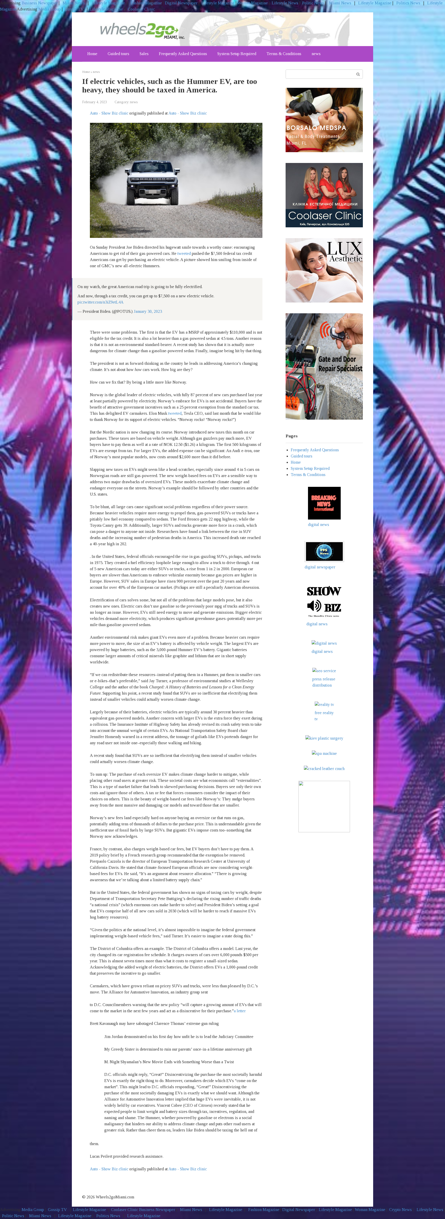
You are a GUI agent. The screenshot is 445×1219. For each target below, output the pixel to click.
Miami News (74, 3)
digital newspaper (320, 567)
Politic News (312, 3)
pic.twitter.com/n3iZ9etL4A (101, 302)
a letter (240, 1011)
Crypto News (400, 1209)
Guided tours (118, 53)
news (316, 53)
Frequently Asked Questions (183, 53)
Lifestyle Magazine (108, 3)
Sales (144, 53)
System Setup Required (236, 53)
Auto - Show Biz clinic (109, 113)
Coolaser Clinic (141, 9)
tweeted (184, 253)
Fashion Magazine (146, 3)
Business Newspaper (40, 3)
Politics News (408, 3)
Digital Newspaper (181, 3)
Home (92, 53)
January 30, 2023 (148, 311)
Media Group (49, 9)
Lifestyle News (284, 3)
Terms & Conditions (284, 53)
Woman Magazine (252, 3)
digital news (318, 524)
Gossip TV (75, 9)
